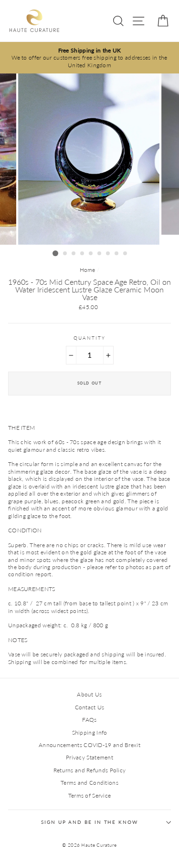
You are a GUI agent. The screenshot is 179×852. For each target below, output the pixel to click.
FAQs (89, 719)
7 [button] (108, 253)
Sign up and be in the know (89, 822)
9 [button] (125, 253)
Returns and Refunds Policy (89, 770)
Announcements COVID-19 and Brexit (89, 744)
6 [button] (99, 253)
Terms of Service (89, 795)
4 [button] (82, 253)
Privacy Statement (89, 757)
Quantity (89, 338)
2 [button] (65, 253)
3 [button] (74, 253)
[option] (89, 58)
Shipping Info (89, 732)
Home (87, 269)
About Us (89, 694)
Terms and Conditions (89, 782)
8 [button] (117, 253)
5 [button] (91, 253)
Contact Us (90, 707)
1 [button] (55, 253)
